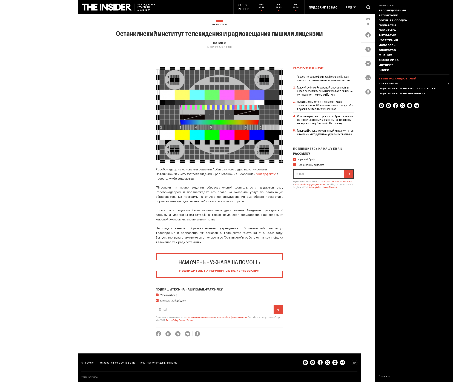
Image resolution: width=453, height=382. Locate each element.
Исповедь (387, 45)
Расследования (392, 11)
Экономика (388, 60)
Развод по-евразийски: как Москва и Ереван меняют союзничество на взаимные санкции (323, 78)
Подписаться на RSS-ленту (402, 94)
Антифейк (387, 35)
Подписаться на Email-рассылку (407, 89)
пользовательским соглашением (200, 317)
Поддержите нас (323, 7)
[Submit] (278, 309)
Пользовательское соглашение (116, 362)
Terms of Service (186, 320)
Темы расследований (397, 79)
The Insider (219, 42)
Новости (219, 25)
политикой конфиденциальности (232, 317)
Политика (387, 30)
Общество (387, 50)
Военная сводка (393, 21)
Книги (384, 70)
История (386, 65)
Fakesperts (388, 84)
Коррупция (388, 40)
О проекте (87, 362)
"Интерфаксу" (266, 174)
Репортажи (388, 16)
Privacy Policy (172, 320)
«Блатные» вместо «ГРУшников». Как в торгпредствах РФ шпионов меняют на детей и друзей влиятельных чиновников (325, 105)
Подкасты (387, 25)
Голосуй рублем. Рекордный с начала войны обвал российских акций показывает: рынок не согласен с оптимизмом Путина (325, 91)
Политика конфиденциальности (159, 362)
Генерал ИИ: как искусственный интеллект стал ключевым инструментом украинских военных (325, 132)
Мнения (385, 55)
